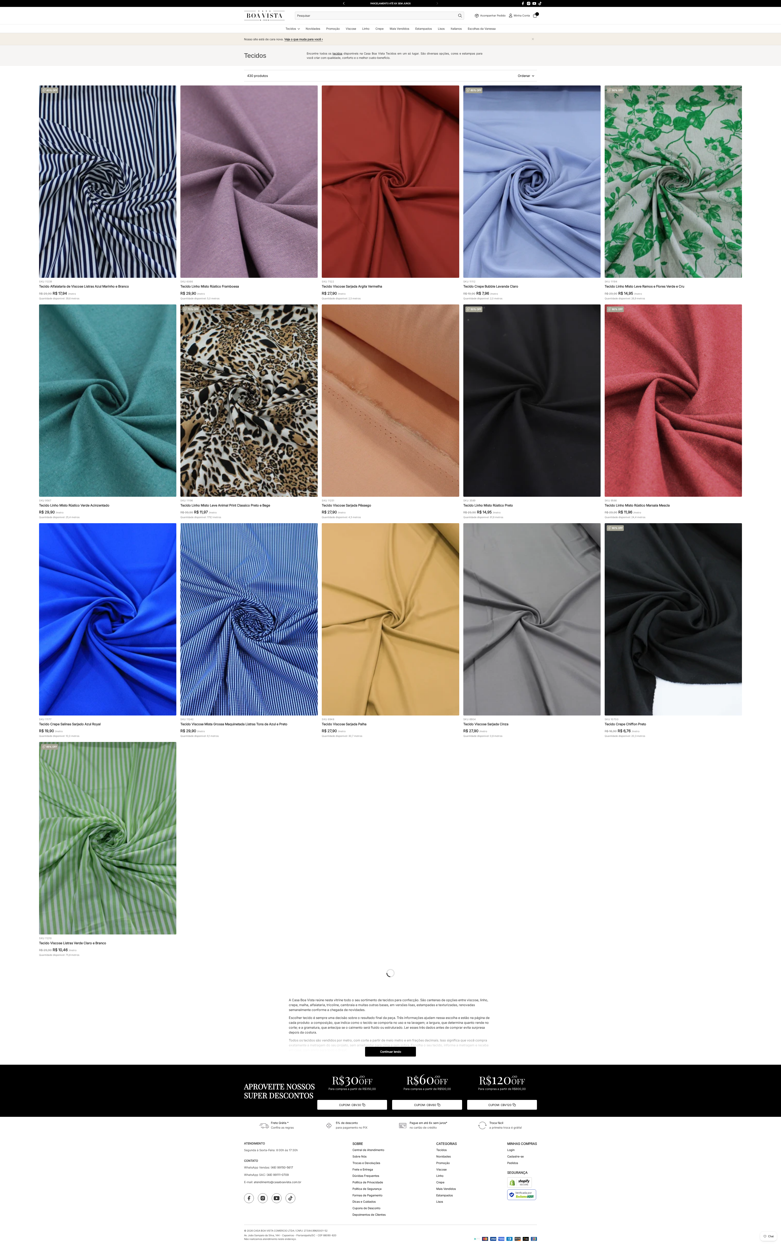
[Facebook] (523, 3)
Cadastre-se (515, 1156)
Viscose (351, 28)
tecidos (337, 53)
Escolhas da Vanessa (482, 28)
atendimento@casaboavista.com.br (277, 1182)
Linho (365, 28)
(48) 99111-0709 (278, 1174)
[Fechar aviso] (533, 39)
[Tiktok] (540, 3)
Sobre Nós (359, 1156)
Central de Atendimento (368, 1150)
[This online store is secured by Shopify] (519, 1182)
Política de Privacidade (367, 1182)
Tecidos (291, 28)
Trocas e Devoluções (366, 1163)
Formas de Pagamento (367, 1195)
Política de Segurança (367, 1188)
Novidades (313, 28)
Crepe (379, 28)
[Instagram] (528, 3)
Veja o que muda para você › (303, 39)
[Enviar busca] (461, 16)
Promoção (333, 28)
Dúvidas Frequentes (365, 1175)
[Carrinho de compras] (535, 15)
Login (511, 1150)
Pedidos (512, 1163)
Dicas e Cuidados (364, 1201)
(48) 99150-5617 (282, 1167)
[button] (437, 3)
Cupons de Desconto (366, 1208)
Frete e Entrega (362, 1169)
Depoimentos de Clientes (369, 1214)
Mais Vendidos (399, 28)
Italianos (456, 28)
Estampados (423, 28)
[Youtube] (534, 3)
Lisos (441, 28)
